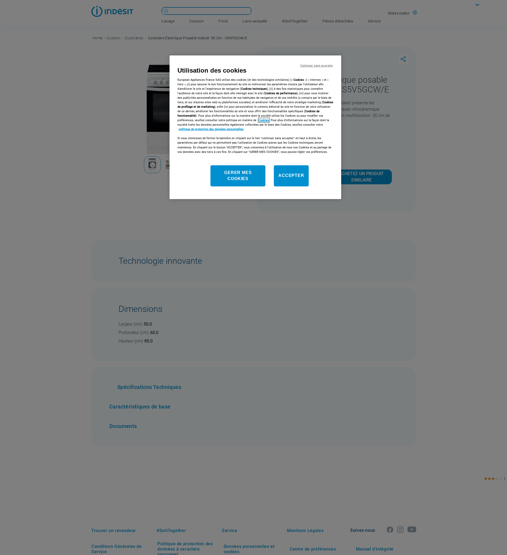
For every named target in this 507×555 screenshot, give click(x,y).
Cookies (264, 120)
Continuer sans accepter (316, 65)
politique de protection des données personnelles (211, 129)
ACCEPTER (291, 175)
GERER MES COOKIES (238, 175)
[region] (255, 127)
